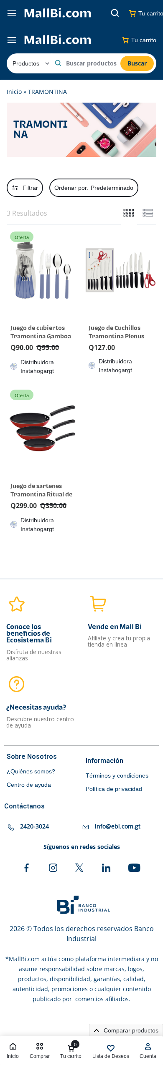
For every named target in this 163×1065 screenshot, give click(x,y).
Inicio (14, 92)
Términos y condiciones (117, 775)
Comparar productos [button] (130, 1030)
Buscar (137, 63)
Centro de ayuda (29, 784)
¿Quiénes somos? (31, 771)
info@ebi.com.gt (117, 827)
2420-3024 (34, 827)
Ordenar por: (93, 187)
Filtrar (30, 187)
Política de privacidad (114, 789)
